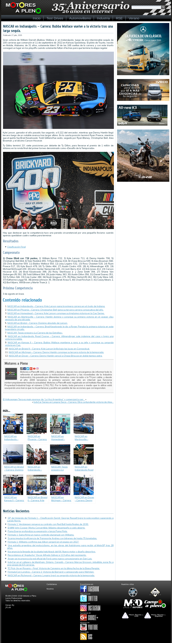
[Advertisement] (143, 207)
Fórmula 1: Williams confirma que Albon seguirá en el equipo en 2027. (43, 541)
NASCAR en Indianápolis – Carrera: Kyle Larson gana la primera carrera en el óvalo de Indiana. (56, 306)
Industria (103, 18)
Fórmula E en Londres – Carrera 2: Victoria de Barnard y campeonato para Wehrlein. (51, 572)
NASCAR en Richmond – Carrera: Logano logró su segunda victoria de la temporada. (51, 575)
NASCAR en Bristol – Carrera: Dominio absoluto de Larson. (37, 323)
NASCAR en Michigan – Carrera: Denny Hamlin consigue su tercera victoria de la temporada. (56, 352)
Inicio (36, 18)
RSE (119, 18)
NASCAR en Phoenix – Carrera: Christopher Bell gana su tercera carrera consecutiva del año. (55, 309)
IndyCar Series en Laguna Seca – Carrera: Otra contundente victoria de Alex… (74, 402)
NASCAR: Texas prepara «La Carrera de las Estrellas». (35, 332)
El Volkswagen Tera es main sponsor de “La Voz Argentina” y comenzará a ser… (44, 399)
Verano (134, 18)
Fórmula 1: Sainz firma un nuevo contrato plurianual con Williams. (41, 534)
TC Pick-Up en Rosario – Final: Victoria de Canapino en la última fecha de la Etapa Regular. (54, 568)
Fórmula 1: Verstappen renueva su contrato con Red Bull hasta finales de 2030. (48, 524)
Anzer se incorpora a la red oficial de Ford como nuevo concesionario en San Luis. (50, 558)
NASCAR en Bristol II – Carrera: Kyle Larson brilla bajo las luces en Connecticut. (49, 348)
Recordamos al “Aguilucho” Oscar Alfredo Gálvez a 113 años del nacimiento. (47, 555)
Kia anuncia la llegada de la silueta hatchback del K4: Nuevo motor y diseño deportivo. (52, 551)
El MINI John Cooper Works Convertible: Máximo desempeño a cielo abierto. (46, 527)
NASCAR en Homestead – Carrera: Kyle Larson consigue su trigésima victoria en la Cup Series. (56, 313)
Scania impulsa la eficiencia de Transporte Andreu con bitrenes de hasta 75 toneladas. (52, 538)
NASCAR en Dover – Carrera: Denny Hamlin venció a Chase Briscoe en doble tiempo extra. (55, 355)
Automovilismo (80, 18)
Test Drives (55, 18)
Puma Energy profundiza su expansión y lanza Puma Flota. (38, 531)
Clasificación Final (16, 246)
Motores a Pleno (16, 363)
